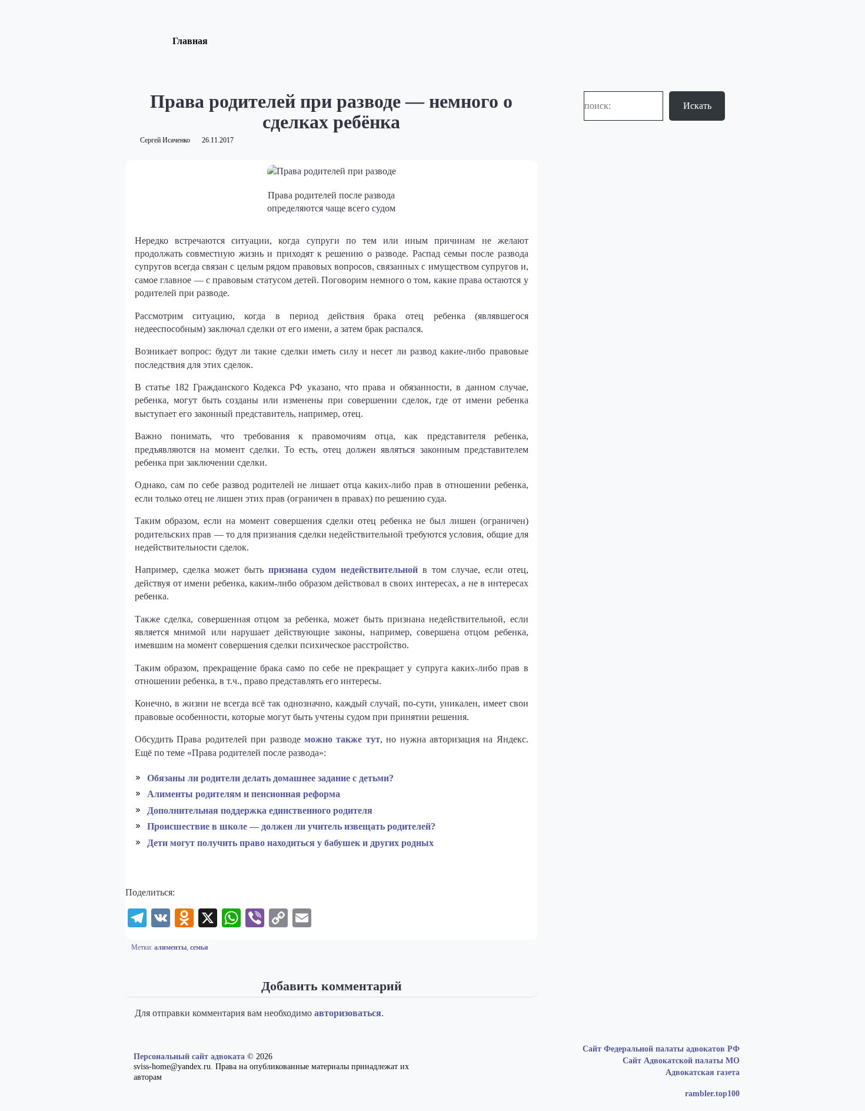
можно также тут (342, 739)
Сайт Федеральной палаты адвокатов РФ (661, 1048)
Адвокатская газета (703, 1072)
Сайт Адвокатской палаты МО (681, 1060)
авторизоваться (347, 1013)
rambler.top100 (712, 1093)
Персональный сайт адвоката (189, 1056)
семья (199, 947)
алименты (170, 947)
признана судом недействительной (343, 570)
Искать (697, 106)
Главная (190, 41)
